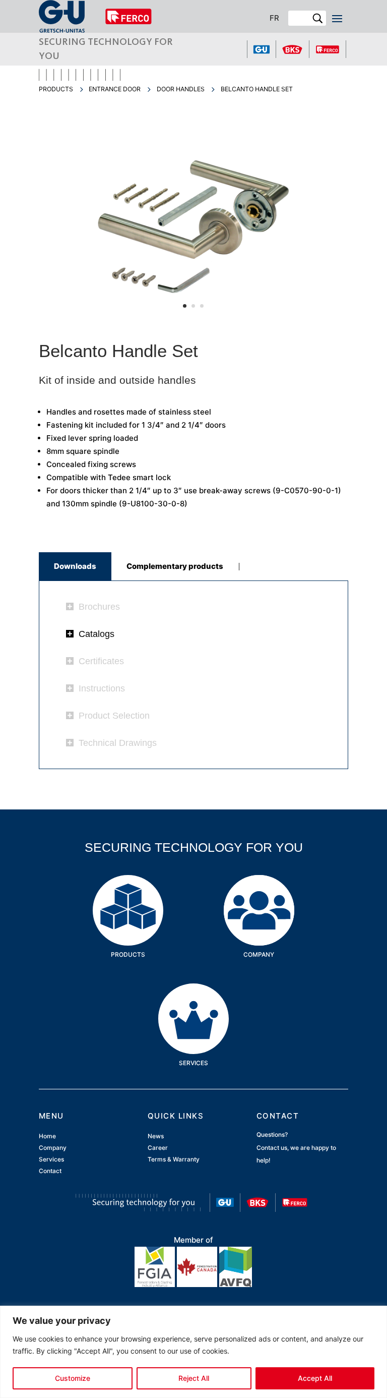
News (156, 1136)
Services (193, 999)
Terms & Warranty (174, 1159)
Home (47, 1136)
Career (158, 1147)
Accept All (315, 1378)
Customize (72, 1378)
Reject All (193, 1378)
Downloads (75, 566)
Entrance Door (115, 89)
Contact (50, 1171)
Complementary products (174, 566)
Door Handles (181, 89)
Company (258, 890)
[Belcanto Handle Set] (193, 324)
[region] (193, 1352)
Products (56, 89)
